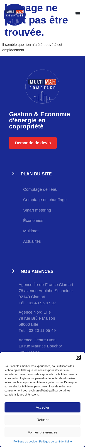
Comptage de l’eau (40, 189)
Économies (33, 220)
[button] (78, 357)
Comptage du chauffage (45, 200)
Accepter (42, 407)
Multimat (31, 231)
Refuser (43, 420)
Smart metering (37, 210)
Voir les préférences (42, 432)
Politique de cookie (25, 441)
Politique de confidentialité (55, 441)
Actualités (32, 241)
